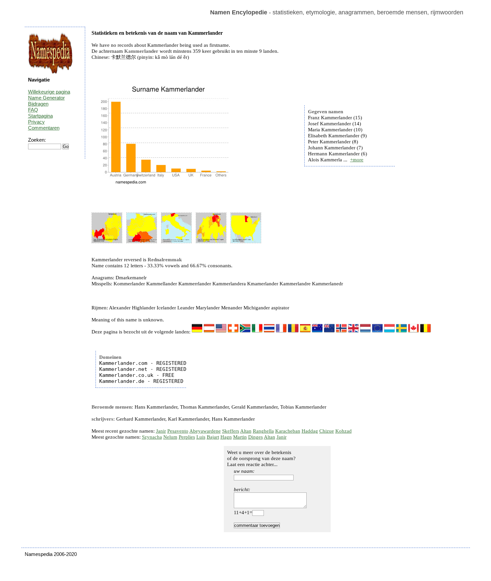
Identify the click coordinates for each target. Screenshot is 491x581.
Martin (240, 437)
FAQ (33, 110)
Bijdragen (38, 104)
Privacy (36, 122)
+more (356, 159)
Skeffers (230, 431)
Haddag (310, 431)
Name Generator (46, 98)
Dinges (255, 437)
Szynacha (152, 437)
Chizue (326, 431)
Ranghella (263, 431)
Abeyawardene (205, 431)
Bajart (213, 437)
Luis (200, 437)
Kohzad (343, 431)
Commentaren (43, 128)
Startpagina (40, 116)
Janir (161, 431)
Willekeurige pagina (49, 92)
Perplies (187, 437)
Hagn (226, 437)
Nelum (170, 437)
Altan (246, 431)
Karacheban (287, 431)
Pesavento (177, 431)
